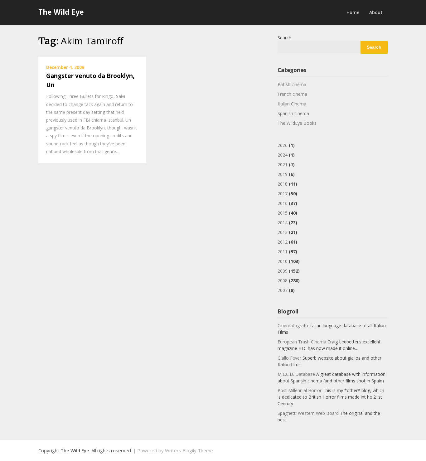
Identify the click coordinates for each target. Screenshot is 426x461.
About (376, 12)
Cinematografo (293, 325)
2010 (283, 261)
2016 (283, 203)
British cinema (292, 84)
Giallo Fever (289, 358)
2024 (283, 155)
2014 (283, 223)
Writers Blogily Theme (189, 450)
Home (352, 12)
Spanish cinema (293, 113)
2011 (283, 252)
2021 (283, 164)
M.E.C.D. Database (296, 374)
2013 (283, 232)
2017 (283, 194)
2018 (283, 184)
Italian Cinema (292, 104)
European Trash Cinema (302, 342)
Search (284, 38)
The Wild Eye (61, 12)
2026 (283, 145)
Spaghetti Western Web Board (308, 413)
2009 (283, 271)
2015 (283, 213)
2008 (283, 281)
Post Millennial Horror (300, 390)
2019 (283, 174)
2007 (283, 290)
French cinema (292, 94)
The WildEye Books (297, 123)
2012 (283, 242)
